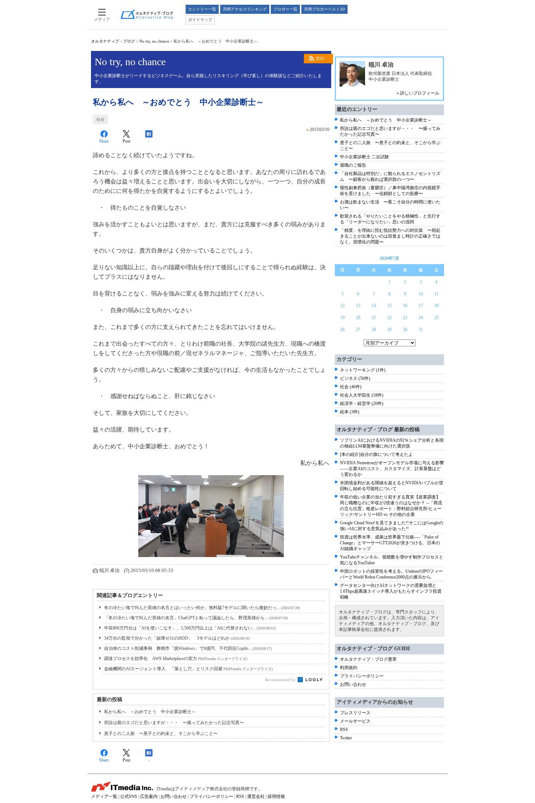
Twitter (346, 737)
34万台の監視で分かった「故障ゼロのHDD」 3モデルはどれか (177, 638)
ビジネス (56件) (355, 378)
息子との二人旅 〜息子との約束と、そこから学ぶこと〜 (161, 733)
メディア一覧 (104, 796)
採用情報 (276, 796)
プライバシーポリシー (362, 676)
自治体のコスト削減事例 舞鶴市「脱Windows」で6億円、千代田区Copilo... (188, 648)
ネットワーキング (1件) (362, 370)
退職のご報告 (353, 165)
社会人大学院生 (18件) (361, 395)
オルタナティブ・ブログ (113, 41)
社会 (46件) (350, 386)
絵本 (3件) (349, 411)
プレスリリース (355, 712)
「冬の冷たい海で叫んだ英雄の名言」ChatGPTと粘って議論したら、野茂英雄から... (196, 617)
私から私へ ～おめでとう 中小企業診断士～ (150, 711)
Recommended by (281, 679)
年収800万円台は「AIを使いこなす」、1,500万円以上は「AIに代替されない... (190, 628)
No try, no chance (154, 41)
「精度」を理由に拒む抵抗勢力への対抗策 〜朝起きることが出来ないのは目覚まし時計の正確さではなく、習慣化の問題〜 (390, 236)
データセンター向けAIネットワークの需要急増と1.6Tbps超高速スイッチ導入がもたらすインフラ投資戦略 (390, 591)
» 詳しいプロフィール (418, 93)
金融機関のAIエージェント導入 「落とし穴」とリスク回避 (188, 668)
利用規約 (348, 667)
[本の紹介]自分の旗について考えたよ (376, 454)
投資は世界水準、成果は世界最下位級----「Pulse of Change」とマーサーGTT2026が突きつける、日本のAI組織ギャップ (390, 542)
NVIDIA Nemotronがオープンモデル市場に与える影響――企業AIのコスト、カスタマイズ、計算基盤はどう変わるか (392, 468)
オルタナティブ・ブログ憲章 (368, 659)
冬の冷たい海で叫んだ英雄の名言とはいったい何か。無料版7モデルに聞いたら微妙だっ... (202, 607)
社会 (100, 119)
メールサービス (355, 721)
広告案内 (149, 796)
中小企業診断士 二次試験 (364, 156)
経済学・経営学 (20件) (361, 403)
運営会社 (256, 796)
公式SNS (128, 796)
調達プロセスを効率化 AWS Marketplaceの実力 (175, 658)
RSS (320, 58)
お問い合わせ (353, 684)
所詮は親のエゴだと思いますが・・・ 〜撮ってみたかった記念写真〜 (174, 722)
